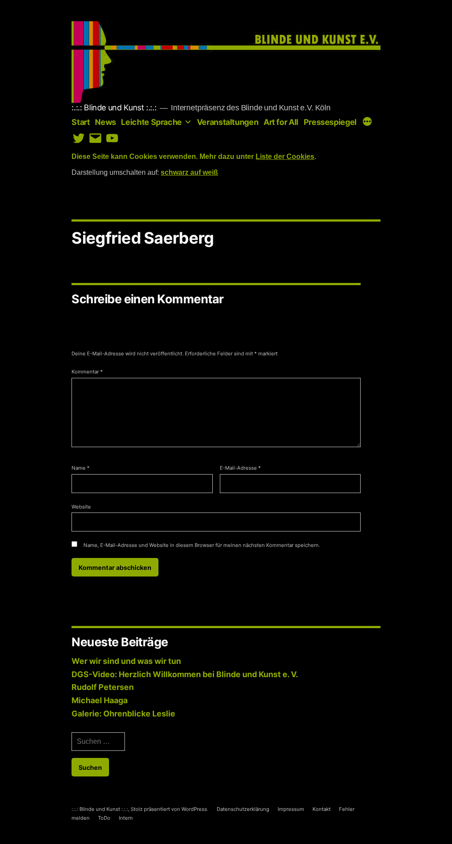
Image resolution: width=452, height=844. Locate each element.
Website (81, 507)
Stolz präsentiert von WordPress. (170, 809)
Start (81, 122)
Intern (126, 818)
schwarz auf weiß (189, 172)
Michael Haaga (100, 700)
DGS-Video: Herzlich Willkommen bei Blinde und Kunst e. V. (185, 674)
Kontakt (322, 809)
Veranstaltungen (228, 122)
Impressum (291, 809)
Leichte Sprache (151, 122)
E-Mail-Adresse (240, 468)
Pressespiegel (330, 122)
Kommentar (87, 372)
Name (81, 468)
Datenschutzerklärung (243, 809)
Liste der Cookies (285, 156)
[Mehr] (367, 122)
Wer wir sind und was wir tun (126, 661)
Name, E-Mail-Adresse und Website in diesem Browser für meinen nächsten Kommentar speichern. (201, 545)
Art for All (281, 122)
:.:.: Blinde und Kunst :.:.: (114, 107)
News (105, 122)
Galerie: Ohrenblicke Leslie (123, 713)
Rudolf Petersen (103, 687)
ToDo (104, 818)
